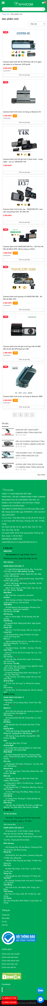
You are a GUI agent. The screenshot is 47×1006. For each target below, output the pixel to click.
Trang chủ (6, 14)
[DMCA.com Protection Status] (11, 976)
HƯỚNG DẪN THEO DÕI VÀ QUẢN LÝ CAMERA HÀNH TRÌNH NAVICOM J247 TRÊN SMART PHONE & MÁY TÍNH (30, 466)
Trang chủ (6, 915)
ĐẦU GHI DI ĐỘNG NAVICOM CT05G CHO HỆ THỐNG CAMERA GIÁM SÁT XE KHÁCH (30, 443)
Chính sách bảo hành (10, 957)
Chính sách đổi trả (9, 967)
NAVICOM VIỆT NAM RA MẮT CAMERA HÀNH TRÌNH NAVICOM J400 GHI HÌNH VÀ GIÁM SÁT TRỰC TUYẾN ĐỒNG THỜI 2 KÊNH (30, 431)
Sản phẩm (6, 918)
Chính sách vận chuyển (11, 954)
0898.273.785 (10, 998)
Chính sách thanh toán (10, 961)
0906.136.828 (10, 1002)
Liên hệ (4, 925)
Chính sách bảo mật (9, 964)
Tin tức (5, 423)
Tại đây (17, 562)
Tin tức (4, 922)
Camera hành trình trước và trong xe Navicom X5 (22, 112)
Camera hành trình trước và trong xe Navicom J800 (23, 396)
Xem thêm (41, 475)
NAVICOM (10, 989)
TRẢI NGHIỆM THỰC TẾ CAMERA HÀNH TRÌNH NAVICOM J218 (29, 454)
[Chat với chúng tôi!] (40, 999)
